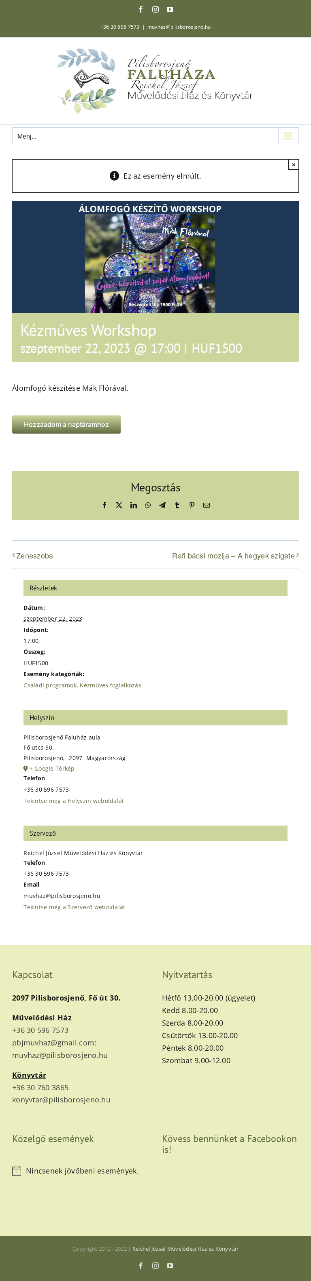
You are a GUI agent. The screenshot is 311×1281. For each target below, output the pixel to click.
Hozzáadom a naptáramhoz (66, 424)
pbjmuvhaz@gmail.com (53, 1042)
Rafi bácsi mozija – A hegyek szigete (233, 555)
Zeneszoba (34, 555)
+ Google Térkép (52, 768)
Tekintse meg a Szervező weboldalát (74, 907)
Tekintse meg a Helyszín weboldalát (73, 801)
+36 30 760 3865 (40, 1087)
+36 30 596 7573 (120, 26)
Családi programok (50, 685)
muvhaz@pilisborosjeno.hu (179, 26)
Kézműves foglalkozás (110, 685)
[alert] (80, 1171)
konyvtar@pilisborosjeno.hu (61, 1099)
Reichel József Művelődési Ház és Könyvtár (185, 1248)
